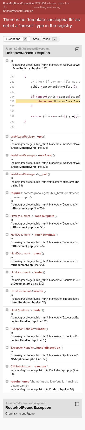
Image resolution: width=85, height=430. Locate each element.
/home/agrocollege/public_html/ (39, 389)
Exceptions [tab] (16, 38)
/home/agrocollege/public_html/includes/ (43, 370)
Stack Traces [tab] (44, 38)
